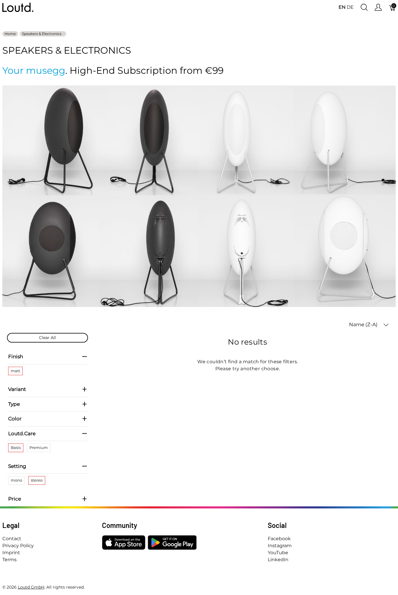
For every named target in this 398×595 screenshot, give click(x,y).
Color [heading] (15, 419)
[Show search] (364, 7)
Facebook (279, 538)
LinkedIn (278, 559)
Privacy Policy (18, 545)
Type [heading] (14, 404)
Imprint (11, 552)
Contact (11, 538)
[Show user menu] (378, 7)
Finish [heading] (15, 356)
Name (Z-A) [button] (364, 324)
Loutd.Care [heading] (22, 433)
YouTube (278, 552)
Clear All (47, 337)
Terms (9, 559)
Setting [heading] (17, 466)
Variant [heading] (17, 389)
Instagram (280, 545)
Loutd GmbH (31, 587)
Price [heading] (14, 499)
